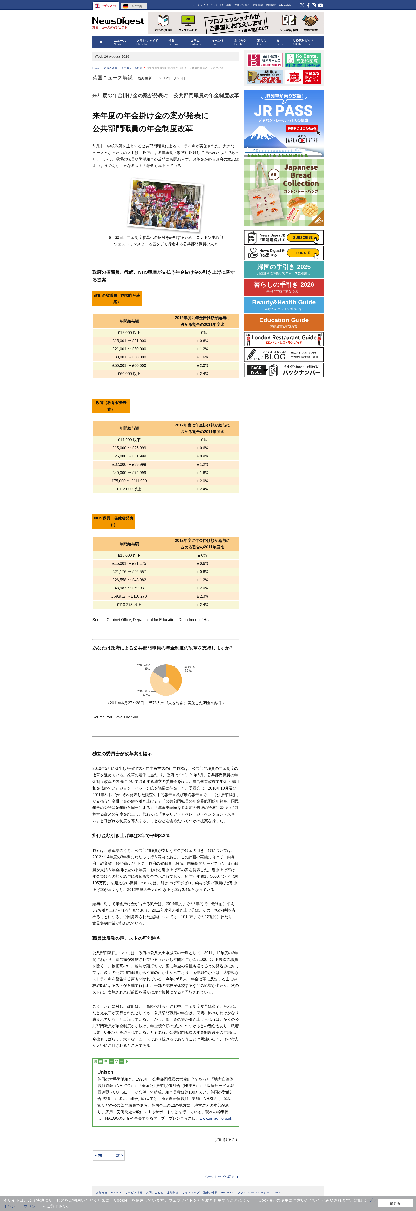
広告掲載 (258, 5)
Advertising (286, 5)
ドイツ (134, 5)
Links (276, 1192)
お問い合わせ (154, 1192)
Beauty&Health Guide (284, 305)
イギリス (106, 5)
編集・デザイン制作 (238, 5)
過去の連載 (110, 68)
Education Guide (284, 322)
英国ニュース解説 (132, 68)
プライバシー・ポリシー (253, 1192)
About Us (227, 1192)
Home (96, 68)
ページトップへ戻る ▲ (221, 1177)
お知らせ (102, 1192)
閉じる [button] (395, 1203)
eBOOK (116, 1192)
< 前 (98, 1155)
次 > (119, 1155)
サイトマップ (191, 1192)
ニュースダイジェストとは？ (206, 5)
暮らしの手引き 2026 (284, 287)
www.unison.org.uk (216, 1118)
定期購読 (271, 5)
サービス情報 (134, 1192)
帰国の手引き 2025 (284, 269)
